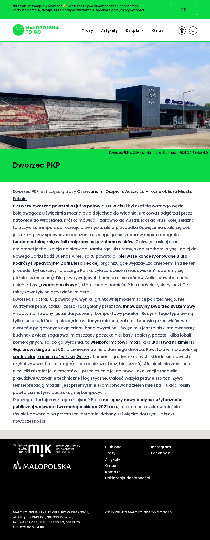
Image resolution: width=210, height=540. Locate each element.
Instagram (161, 447)
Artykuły (109, 30)
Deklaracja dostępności (127, 478)
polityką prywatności (127, 10)
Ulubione (113, 447)
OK (183, 9)
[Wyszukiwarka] (193, 30)
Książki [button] (132, 30)
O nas (158, 30)
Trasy (87, 30)
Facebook (160, 453)
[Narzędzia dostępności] (182, 30)
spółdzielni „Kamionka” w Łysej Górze (51, 357)
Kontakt (112, 471)
